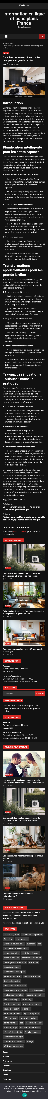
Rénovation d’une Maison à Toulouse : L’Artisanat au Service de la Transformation (21, 915)
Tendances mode (32, 1032)
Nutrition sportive (12, 1004)
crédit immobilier (11, 957)
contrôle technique (30, 953)
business (31, 943)
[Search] (36, 36)
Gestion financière (12, 981)
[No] (45, 1091)
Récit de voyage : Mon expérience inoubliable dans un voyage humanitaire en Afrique (24, 517)
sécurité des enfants (13, 1032)
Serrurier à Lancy (33, 1022)
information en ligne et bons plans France (24, 18)
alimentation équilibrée (32, 934)
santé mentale (10, 1022)
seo (21, 1022)
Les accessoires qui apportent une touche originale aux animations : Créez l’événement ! (24, 764)
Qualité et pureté (31, 1013)
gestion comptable (12, 976)
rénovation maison (29, 1018)
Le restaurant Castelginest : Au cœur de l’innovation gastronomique (21, 507)
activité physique (11, 934)
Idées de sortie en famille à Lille (30, 923)
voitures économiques (13, 1041)
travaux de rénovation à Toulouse (22, 140)
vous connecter (20, 531)
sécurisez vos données (30, 1027)
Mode (7, 850)
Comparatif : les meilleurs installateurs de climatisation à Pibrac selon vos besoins (24, 557)
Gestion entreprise (32, 976)
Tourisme (7, 1070)
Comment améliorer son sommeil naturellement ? (24, 877)
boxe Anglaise (22, 939)
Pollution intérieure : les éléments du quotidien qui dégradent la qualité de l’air (24, 595)
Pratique (6, 1066)
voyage (30, 1041)
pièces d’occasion (11, 1009)
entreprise (33, 962)
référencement (10, 1018)
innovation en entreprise (15, 985)
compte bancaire (11, 953)
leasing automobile (35, 995)
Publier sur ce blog (42, 36)
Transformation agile (13, 1036)
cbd (39, 943)
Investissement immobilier (15, 990)
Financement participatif (14, 971)
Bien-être (8, 939)
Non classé (8, 774)
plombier (26, 1009)
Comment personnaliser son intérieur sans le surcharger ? (24, 633)
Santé (7, 888)
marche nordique (11, 999)
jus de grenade (37, 990)
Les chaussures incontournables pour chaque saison (24, 839)
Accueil (6, 1052)
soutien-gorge (10, 1027)
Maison (6, 53)
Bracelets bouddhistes (14, 943)
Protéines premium (12, 1013)
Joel (4, 64)
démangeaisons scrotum (15, 962)
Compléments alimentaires (15, 948)
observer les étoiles (31, 1004)
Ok (25, 1095)
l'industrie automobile (13, 995)
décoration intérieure (31, 957)
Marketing (27, 999)
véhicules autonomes (13, 1046)
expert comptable (11, 967)
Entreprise (7, 1061)
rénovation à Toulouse (17, 500)
